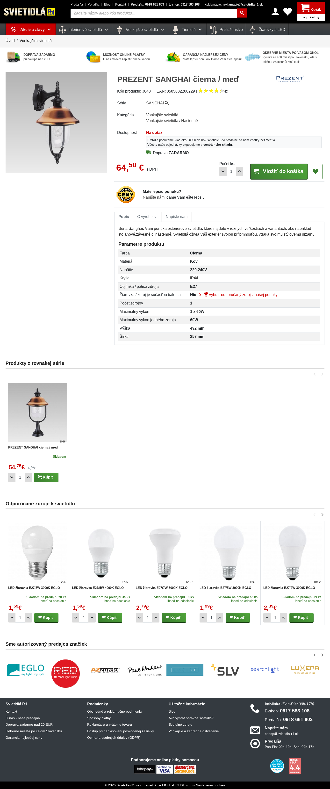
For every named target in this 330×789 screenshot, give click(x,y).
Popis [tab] (123, 217)
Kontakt (120, 4)
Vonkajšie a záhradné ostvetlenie (194, 731)
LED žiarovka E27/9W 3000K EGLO (289, 588)
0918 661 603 (147, 4)
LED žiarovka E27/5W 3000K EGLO (34, 588)
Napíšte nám (154, 197)
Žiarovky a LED (271, 30)
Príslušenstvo (231, 30)
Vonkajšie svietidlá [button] (142, 30)
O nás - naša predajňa (23, 718)
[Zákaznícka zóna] (275, 11)
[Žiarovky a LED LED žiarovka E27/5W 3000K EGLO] (37, 553)
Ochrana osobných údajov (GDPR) (113, 737)
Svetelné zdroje (180, 724)
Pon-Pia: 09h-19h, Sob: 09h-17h (289, 747)
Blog (107, 4)
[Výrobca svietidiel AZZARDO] (105, 670)
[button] (315, 374)
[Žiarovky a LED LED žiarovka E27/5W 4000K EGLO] (101, 553)
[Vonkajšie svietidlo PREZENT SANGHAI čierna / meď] (37, 413)
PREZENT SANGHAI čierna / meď (33, 447)
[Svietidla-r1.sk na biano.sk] (295, 766)
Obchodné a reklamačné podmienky (115, 711)
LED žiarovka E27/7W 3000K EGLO (161, 588)
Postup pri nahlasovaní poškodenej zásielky (120, 731)
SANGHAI (155, 103)
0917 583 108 (184, 4)
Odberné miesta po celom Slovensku (34, 731)
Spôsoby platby (99, 718)
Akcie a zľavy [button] (33, 30)
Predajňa (77, 4)
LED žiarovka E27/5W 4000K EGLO (98, 588)
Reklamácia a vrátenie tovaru (109, 724)
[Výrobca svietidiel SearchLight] (265, 670)
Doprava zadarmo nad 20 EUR (29, 724)
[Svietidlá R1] (29, 11)
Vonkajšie (162, 115)
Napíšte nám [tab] (176, 217)
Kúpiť (47, 477)
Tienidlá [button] (189, 30)
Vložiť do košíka (282, 171)
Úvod (10, 41)
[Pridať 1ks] (239, 171)
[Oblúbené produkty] (287, 11)
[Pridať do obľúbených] (316, 171)
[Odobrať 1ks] (223, 171)
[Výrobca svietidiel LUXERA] (305, 670)
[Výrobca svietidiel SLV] (225, 670)
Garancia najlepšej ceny (24, 737)
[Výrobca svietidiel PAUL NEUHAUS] (145, 670)
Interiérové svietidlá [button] (85, 30)
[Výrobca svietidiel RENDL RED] (65, 673)
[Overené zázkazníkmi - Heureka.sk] (277, 766)
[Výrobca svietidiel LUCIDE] (185, 670)
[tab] (123, 217)
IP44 (194, 278)
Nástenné (189, 121)
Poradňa (93, 4)
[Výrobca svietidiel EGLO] (25, 670)
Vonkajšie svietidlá (36, 41)
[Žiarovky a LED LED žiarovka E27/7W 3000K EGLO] (165, 553)
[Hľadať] (242, 13)
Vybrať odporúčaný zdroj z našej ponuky (243, 295)
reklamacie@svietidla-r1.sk (233, 4)
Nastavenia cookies (210, 785)
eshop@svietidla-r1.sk (282, 734)
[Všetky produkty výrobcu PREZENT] (290, 79)
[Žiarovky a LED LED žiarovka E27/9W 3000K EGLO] (292, 553)
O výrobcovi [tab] (147, 217)
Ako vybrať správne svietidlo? (191, 718)
